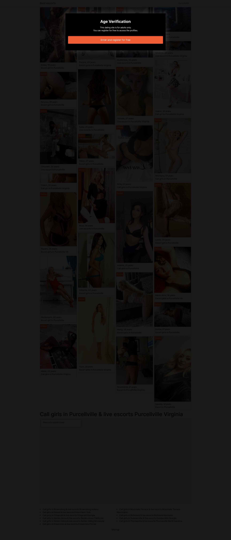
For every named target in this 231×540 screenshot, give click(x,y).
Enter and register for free (115, 40)
